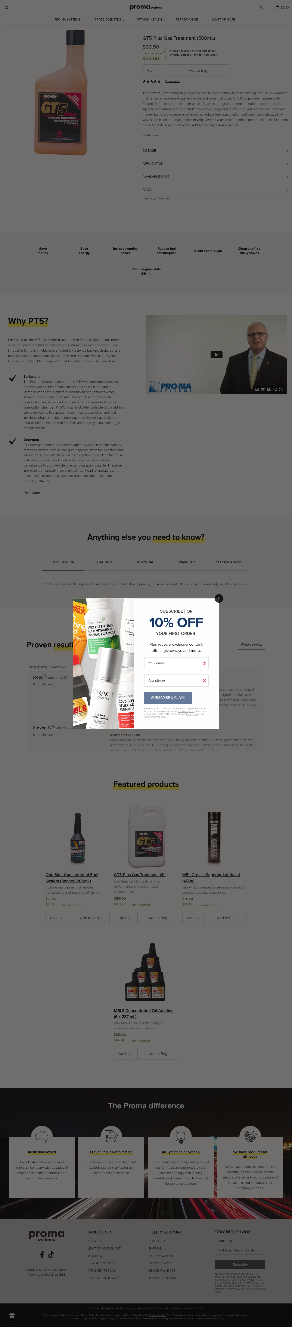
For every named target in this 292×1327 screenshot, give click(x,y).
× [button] (219, 598)
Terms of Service (152, 717)
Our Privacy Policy (186, 711)
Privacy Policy (192, 714)
